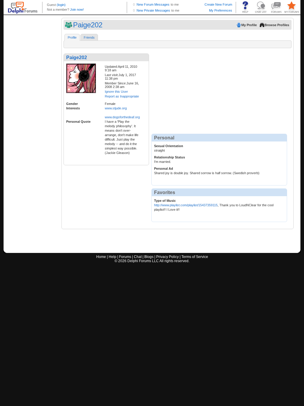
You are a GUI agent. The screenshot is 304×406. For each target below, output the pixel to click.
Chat (138, 257)
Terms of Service (194, 257)
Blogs (148, 257)
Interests (73, 108)
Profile (72, 37)
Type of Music (165, 200)
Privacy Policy (167, 257)
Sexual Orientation (168, 146)
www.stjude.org (116, 108)
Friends (89, 37)
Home (101, 257)
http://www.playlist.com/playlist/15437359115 (186, 205)
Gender (72, 104)
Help (112, 257)
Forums (125, 257)
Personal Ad (163, 168)
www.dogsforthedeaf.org (122, 117)
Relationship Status (169, 157)
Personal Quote (78, 121)
